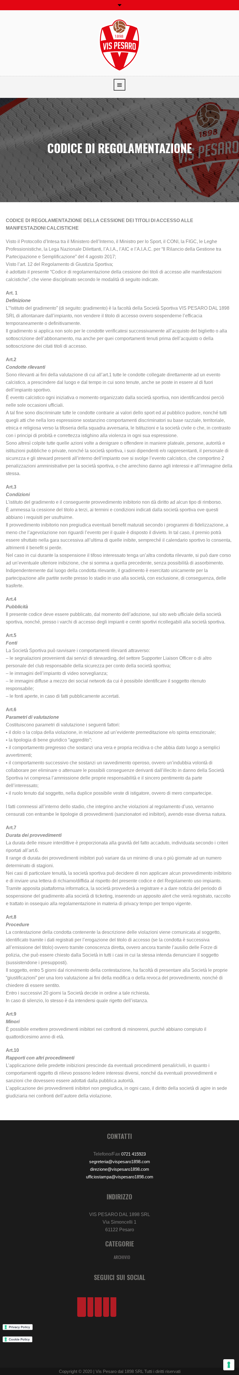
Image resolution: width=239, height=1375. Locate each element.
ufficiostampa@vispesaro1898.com (119, 1176)
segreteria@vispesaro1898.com (119, 1161)
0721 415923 (133, 1153)
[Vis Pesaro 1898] (119, 44)
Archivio (122, 1257)
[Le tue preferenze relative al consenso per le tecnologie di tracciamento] (228, 1364)
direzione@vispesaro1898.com (119, 1169)
